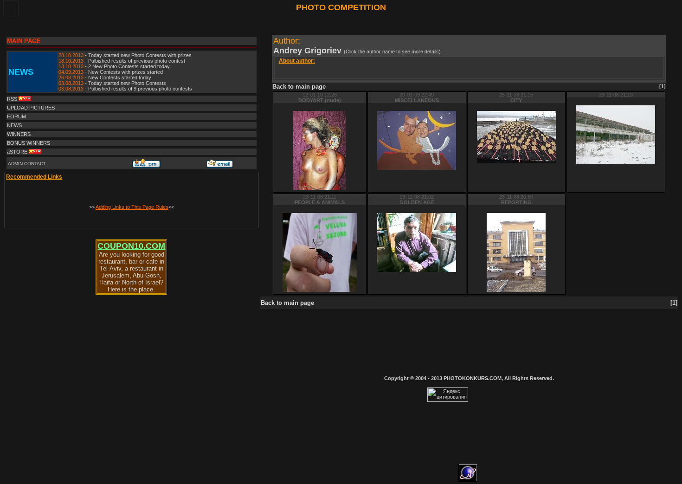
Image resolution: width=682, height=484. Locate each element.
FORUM (16, 116)
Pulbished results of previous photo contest (136, 61)
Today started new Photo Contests (127, 83)
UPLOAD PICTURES (31, 107)
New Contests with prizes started (125, 72)
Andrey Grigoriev (308, 50)
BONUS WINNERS (28, 143)
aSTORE (18, 152)
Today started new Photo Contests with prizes (140, 55)
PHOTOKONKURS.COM (473, 378)
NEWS (14, 125)
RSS (13, 99)
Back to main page (299, 86)
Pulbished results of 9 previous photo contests (140, 88)
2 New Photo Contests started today (129, 66)
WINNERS (19, 134)
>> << (131, 207)
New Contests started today (119, 77)
